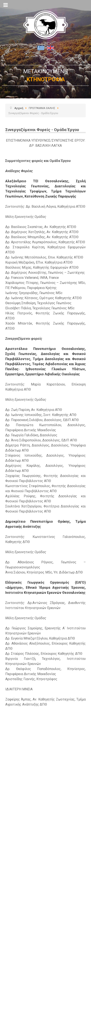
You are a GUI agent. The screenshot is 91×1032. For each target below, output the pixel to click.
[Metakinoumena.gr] (45, 21)
